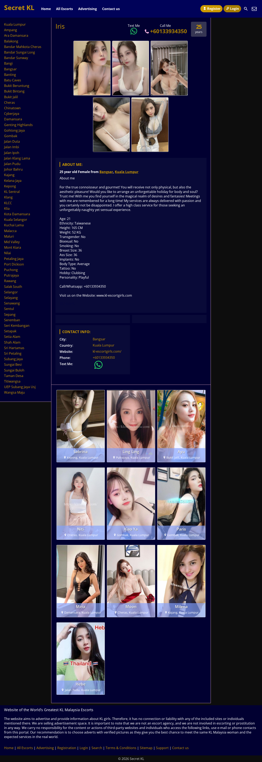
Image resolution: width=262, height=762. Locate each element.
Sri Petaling (12, 353)
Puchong (11, 270)
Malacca (10, 231)
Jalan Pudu (12, 164)
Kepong (10, 186)
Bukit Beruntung (16, 85)
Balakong (11, 41)
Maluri (9, 236)
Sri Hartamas (14, 348)
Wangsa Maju (14, 392)
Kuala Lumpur (126, 172)
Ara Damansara (16, 35)
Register (213, 8)
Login (234, 8)
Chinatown (12, 108)
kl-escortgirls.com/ (107, 351)
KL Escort (67, 303)
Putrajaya (11, 275)
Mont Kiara (12, 247)
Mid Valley (12, 242)
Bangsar (106, 172)
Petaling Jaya (14, 258)
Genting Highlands (18, 125)
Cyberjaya (11, 113)
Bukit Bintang (14, 91)
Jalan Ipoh (11, 152)
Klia (7, 208)
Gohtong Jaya (14, 130)
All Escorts (64, 9)
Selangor (11, 292)
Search (96, 748)
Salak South (13, 286)
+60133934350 (168, 31)
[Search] (246, 9)
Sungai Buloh (14, 370)
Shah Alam (12, 342)
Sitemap (146, 748)
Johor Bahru (13, 169)
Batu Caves (12, 80)
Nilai (7, 253)
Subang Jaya (13, 359)
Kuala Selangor (15, 219)
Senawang (12, 303)
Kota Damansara (17, 214)
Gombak (10, 136)
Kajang (9, 175)
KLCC (8, 203)
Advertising (87, 9)
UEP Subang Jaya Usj (20, 387)
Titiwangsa (12, 381)
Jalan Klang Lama (17, 158)
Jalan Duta (12, 141)
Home (46, 9)
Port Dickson (14, 264)
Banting (10, 74)
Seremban (12, 320)
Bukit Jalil (11, 97)
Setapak (10, 331)
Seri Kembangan (16, 325)
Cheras (9, 102)
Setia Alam (12, 336)
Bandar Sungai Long (19, 52)
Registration (66, 748)
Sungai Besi (13, 364)
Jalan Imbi (11, 147)
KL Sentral (12, 191)
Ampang (10, 30)
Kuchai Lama (14, 225)
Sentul (9, 308)
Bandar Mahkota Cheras (22, 46)
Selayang (11, 297)
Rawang (10, 281)
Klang (8, 197)
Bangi (8, 63)
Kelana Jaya (12, 180)
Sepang (10, 314)
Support (162, 748)
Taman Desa (13, 376)
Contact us (111, 9)
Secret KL (19, 7)
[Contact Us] (254, 9)
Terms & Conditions (121, 748)
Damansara (13, 119)
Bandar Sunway (16, 58)
